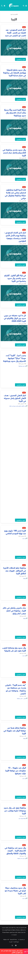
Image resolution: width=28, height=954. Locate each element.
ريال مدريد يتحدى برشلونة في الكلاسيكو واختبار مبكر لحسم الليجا (14, 152)
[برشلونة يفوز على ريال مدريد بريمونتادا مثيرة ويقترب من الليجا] (14, 826)
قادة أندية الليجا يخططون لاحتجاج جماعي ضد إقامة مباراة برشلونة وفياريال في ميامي (15, 194)
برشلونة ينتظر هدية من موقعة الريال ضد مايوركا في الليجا (15, 730)
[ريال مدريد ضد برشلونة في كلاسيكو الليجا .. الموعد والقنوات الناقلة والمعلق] (14, 865)
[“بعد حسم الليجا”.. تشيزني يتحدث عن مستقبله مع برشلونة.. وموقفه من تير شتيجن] (14, 706)
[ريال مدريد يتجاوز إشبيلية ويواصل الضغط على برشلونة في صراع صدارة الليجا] (14, 88)
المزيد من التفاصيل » (20, 59)
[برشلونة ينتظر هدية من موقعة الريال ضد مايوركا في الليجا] (14, 746)
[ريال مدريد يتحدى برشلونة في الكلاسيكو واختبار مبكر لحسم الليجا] (14, 167)
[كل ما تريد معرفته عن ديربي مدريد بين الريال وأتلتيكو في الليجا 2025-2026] (14, 333)
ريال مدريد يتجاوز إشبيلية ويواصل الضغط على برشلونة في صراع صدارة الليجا (14, 72)
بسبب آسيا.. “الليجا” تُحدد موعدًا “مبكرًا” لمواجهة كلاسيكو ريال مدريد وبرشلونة (14, 357)
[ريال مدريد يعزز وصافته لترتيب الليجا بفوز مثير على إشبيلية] (14, 663)
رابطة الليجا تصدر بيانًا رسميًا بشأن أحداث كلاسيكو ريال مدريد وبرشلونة (15, 112)
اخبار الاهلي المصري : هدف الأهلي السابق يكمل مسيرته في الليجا (15, 397)
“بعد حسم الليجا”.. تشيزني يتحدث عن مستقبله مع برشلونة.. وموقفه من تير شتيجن (15, 689)
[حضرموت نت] (14, 5)
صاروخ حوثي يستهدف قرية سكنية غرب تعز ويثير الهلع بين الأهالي (12, 951)
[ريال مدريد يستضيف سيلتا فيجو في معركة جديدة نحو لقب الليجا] (14, 905)
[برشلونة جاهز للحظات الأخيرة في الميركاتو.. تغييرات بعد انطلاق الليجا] (14, 586)
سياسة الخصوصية (13, 939)
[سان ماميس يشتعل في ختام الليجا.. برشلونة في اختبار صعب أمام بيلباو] (14, 626)
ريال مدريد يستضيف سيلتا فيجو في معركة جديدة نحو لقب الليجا (15, 890)
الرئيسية (15, 14)
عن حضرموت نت (21, 939)
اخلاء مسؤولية (6, 939)
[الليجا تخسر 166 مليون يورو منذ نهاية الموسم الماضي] (14, 546)
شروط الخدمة (16, 942)
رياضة (24, 27)
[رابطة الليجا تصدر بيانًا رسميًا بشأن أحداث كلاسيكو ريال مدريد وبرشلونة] (14, 128)
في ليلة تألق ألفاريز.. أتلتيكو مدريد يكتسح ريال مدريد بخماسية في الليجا (15, 277)
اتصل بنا (10, 942)
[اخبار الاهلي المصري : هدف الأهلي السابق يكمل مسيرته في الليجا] (14, 460)
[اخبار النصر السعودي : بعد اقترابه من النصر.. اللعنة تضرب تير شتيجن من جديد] (14, 48)
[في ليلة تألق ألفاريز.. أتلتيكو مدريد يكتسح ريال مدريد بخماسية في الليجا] (14, 293)
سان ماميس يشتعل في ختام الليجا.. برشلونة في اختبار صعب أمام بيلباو (14, 610)
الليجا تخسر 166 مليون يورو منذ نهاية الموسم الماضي (15, 532)
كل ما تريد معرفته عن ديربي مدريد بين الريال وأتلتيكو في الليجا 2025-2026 (15, 317)
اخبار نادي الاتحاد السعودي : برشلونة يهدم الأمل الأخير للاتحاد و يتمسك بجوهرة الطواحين (15, 236)
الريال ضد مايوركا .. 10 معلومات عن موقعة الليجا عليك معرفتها (15, 770)
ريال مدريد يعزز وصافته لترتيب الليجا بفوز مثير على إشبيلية (14, 649)
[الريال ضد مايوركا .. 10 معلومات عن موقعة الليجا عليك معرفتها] (14, 786)
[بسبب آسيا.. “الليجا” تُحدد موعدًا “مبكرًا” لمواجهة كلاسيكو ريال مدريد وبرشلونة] (14, 373)
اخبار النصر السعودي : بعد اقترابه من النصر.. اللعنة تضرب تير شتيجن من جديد (15, 32)
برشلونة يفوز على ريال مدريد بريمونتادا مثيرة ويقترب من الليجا (15, 810)
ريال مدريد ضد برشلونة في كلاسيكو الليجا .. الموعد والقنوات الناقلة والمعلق (15, 850)
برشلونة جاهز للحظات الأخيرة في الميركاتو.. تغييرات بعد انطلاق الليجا (14, 570)
